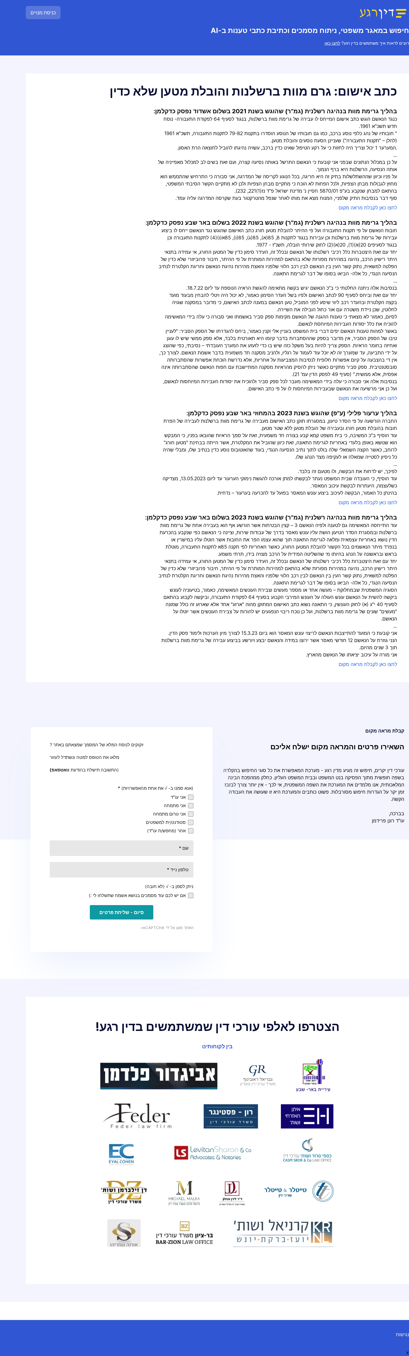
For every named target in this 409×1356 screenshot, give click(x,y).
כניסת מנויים (43, 13)
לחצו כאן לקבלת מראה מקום (368, 208)
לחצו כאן (332, 43)
